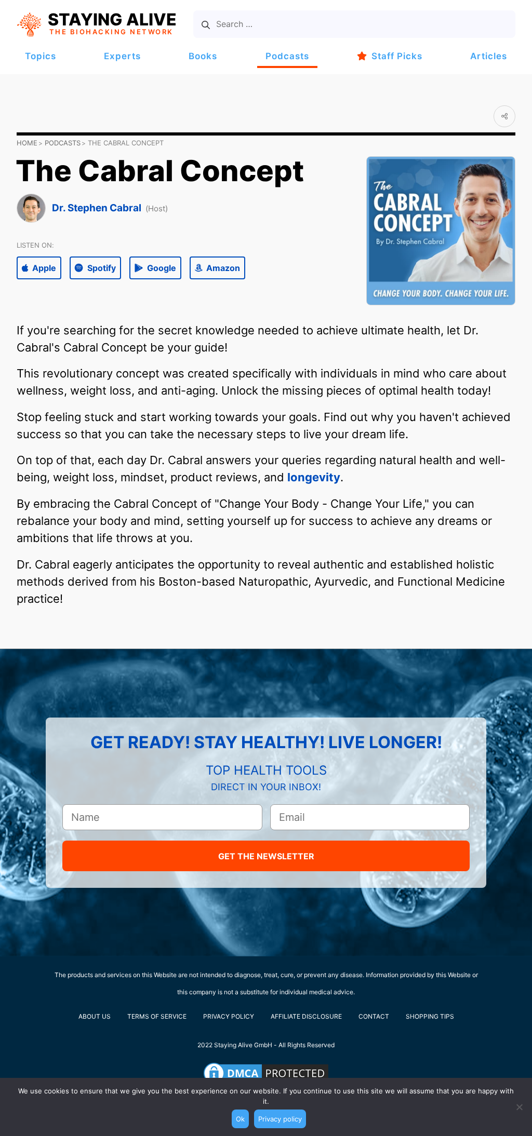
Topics (40, 56)
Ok (240, 1119)
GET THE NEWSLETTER (266, 856)
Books (203, 56)
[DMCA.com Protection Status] (266, 1073)
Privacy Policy (228, 1016)
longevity (313, 477)
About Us (94, 1016)
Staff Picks (396, 56)
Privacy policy (280, 1119)
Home (27, 143)
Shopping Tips (430, 1016)
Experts (122, 56)
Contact (373, 1016)
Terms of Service (157, 1016)
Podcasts (287, 56)
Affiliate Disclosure (306, 1016)
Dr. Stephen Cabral (96, 208)
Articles (488, 56)
